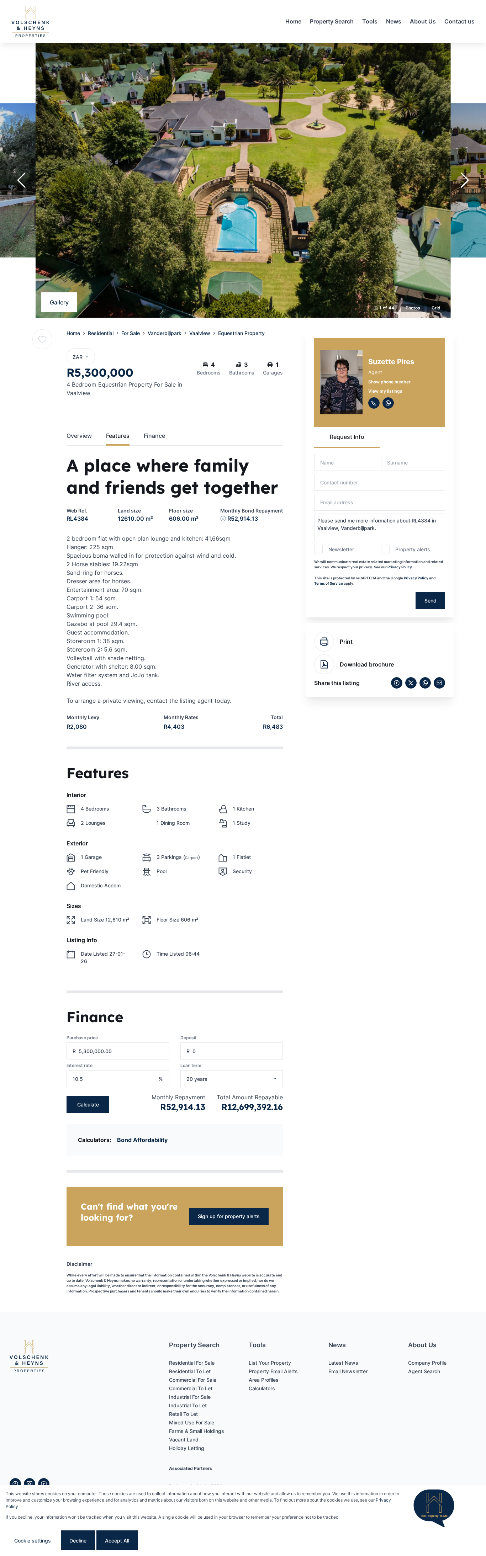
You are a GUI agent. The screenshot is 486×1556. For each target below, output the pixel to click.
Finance (154, 435)
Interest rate (80, 1065)
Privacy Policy (399, 567)
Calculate (88, 1104)
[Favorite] (42, 339)
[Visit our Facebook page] (15, 1483)
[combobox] (241, 1079)
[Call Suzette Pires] (374, 403)
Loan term (190, 1065)
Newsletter (341, 549)
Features (118, 435)
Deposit (188, 1037)
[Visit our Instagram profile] (29, 1483)
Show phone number (389, 381)
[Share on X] (411, 683)
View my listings (385, 391)
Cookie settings (32, 1541)
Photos (413, 307)
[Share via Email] (439, 683)
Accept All (117, 1541)
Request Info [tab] (347, 436)
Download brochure (367, 664)
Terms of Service (328, 583)
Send (430, 601)
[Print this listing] (324, 642)
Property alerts (412, 549)
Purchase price (82, 1037)
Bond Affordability (142, 1139)
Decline (77, 1541)
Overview (79, 435)
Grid (436, 307)
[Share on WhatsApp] (425, 683)
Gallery (59, 302)
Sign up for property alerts (229, 1216)
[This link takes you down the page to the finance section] (223, 518)
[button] (21, 180)
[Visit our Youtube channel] (43, 1483)
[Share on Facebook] (396, 683)
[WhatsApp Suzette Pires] (388, 403)
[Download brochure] (324, 664)
